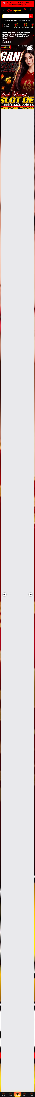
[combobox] (16, 16)
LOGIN (10, 1095)
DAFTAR (17, 1095)
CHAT (31, 1095)
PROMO (3, 1095)
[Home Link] (14, 10)
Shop (4, 10)
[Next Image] (30, 594)
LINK (24, 1095)
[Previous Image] (4, 594)
